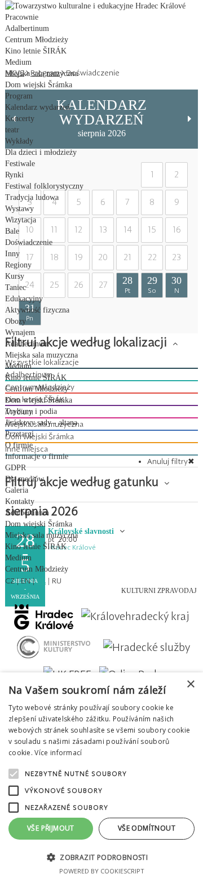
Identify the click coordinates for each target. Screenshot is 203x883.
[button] (101, 856)
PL (41, 581)
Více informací (58, 752)
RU (56, 580)
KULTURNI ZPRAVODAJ (159, 591)
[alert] (101, 777)
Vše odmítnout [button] (146, 828)
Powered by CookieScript (101, 871)
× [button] (190, 684)
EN (25, 580)
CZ (10, 580)
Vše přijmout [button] (50, 828)
